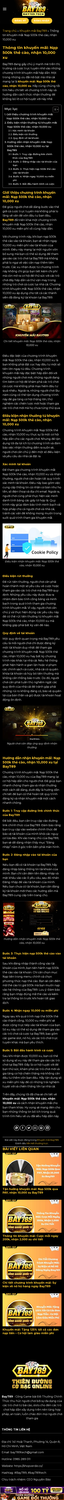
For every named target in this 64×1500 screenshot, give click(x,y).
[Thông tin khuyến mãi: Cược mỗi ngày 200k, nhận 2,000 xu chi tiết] (32, 1216)
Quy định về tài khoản (26, 138)
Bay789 (8, 220)
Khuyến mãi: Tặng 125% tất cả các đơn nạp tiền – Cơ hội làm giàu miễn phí (31, 1331)
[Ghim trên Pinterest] (41, 1128)
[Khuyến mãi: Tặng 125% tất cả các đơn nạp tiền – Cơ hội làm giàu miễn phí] (32, 1309)
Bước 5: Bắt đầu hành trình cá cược (33, 184)
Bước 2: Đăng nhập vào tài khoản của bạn (35, 163)
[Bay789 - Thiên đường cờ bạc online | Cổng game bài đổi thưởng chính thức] (34, 9)
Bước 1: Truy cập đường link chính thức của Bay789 (32, 156)
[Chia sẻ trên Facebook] (23, 1128)
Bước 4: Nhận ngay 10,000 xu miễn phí (33, 178)
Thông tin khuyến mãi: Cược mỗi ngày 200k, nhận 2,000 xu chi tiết (30, 1237)
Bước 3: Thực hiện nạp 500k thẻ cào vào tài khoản (34, 171)
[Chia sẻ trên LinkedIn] (47, 1128)
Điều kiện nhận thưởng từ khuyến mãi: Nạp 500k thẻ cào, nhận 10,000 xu (32, 124)
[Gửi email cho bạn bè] (35, 1128)
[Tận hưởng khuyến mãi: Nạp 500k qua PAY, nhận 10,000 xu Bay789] (32, 1169)
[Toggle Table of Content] (54, 109)
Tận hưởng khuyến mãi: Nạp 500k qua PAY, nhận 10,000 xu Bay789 (30, 1190)
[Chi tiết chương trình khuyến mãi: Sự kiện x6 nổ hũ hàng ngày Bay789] (32, 1262)
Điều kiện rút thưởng (25, 134)
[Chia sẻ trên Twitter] (29, 1128)
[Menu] (5, 9)
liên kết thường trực (37, 1143)
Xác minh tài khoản (23, 130)
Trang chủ (10, 30)
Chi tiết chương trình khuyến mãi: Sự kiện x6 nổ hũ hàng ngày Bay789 (29, 1284)
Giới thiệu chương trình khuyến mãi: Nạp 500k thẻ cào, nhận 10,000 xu (29, 116)
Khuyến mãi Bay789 (33, 30)
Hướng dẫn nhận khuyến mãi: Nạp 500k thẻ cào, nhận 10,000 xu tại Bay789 (29, 146)
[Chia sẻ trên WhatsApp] (16, 1128)
